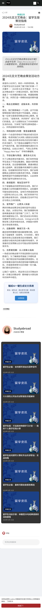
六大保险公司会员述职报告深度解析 (19, 396)
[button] (38, 3)
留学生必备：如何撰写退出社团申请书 (20, 366)
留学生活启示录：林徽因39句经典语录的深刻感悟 (21, 515)
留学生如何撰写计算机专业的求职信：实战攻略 (21, 456)
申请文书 (21, 14)
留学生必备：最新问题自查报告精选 (19, 484)
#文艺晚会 (6, 309)
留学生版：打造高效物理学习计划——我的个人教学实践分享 (21, 427)
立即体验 (21, 298)
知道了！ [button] (21, 605)
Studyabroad (19, 24)
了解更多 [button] (10, 601)
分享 (5, 12)
